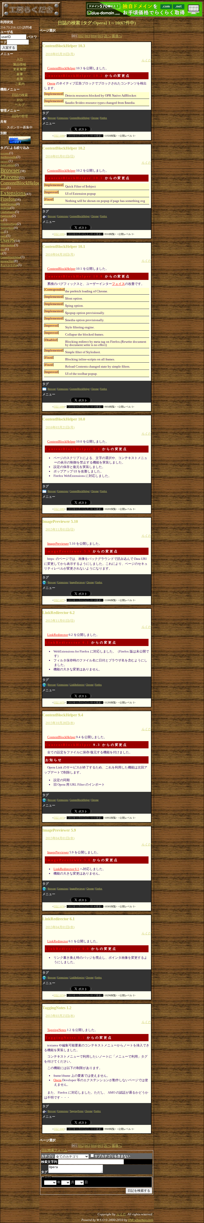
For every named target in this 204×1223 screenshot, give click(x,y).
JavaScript (5, 208)
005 (100, 36)
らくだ (146, 60)
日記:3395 (59, 234)
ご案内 (20, 84)
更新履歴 (19, 69)
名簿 (19, 79)
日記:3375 (59, 702)
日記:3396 (59, 135)
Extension (3, 188)
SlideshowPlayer (8, 224)
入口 (19, 59)
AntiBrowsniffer (8, 157)
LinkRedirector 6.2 (58, 613)
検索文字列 (49, 1162)
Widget (2, 249)
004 (94, 36)
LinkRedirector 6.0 (67, 949)
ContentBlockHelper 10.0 (74, 276)
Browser (52, 118)
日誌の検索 (20, 95)
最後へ (117, 36)
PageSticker (6, 216)
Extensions (62, 118)
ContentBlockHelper (61, 68)
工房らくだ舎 (31, 9)
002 (81, 36)
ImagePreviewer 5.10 (60, 521)
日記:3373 (59, 817)
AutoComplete (7, 165)
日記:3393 (59, 509)
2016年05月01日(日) (60, 156)
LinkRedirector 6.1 (67, 642)
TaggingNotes (56, 1030)
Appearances (4, 161)
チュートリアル (9, 265)
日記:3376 (59, 906)
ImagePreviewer (58, 543)
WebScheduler (7, 245)
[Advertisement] (179, 93)
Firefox (103, 118)
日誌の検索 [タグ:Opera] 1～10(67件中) (97, 22)
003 (87, 36)
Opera (51, 83)
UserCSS (3, 236)
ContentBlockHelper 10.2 (74, 75)
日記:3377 (59, 600)
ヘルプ (20, 105)
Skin (1, 220)
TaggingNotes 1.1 (65, 1037)
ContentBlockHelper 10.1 (74, 178)
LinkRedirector (57, 635)
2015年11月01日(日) (60, 529)
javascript (7, 261)
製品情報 (19, 64)
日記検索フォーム (54, 1150)
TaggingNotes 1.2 (56, 1008)
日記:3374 (59, 995)
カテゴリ (47, 1156)
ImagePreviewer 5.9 (68, 551)
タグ (44, 1172)
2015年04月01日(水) (60, 838)
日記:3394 (59, 406)
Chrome (95, 118)
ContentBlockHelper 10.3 (63, 46)
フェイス (118, 284)
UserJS (7, 240)
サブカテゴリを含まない (112, 1156)
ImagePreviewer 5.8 (68, 860)
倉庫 (19, 74)
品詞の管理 (20, 116)
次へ (107, 36)
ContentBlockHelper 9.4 (73, 449)
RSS (20, 100)
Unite (2, 232)
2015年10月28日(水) (60, 723)
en (1, 253)
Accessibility (4, 153)
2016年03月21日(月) (60, 427)
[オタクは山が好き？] (19, 140)
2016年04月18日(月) (60, 254)
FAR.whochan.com (140, 1220)
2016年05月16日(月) (60, 54)
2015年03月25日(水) (60, 1016)
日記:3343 (59, 1129)
